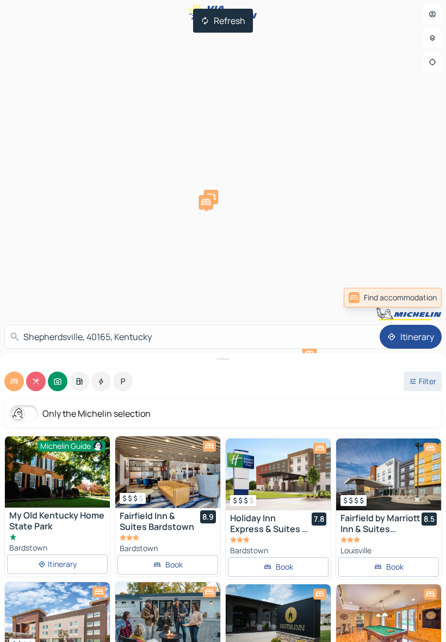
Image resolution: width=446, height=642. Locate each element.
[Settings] (432, 38)
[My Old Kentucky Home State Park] (57, 472)
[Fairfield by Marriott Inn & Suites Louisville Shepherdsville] (388, 474)
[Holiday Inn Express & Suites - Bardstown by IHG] (278, 474)
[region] (167, 472)
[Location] (432, 62)
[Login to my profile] (432, 14)
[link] (393, 297)
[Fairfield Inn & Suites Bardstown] (167, 472)
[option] (14, 381)
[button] (206, 202)
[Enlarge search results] (223, 359)
